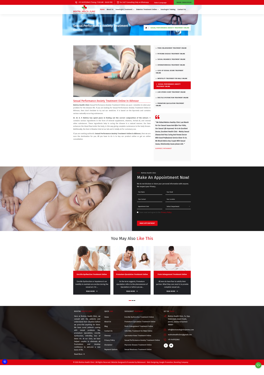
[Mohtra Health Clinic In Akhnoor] (84, 9)
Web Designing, (153, 362)
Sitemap (107, 336)
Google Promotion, (166, 362)
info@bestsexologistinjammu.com (181, 330)
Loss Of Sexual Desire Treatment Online (169, 72)
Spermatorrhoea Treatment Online (171, 65)
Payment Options (110, 349)
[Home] (146, 28)
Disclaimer (108, 345)
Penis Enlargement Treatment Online (172, 48)
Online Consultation (183, 2)
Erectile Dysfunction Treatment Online (172, 98)
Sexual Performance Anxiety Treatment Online (168, 85)
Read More (90, 291)
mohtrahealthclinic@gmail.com (180, 335)
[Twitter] (171, 345)
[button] (125, 9)
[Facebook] (166, 345)
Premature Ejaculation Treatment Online (170, 104)
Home (102, 9)
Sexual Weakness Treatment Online (171, 59)
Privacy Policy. (166, 212)
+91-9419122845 (174, 340)
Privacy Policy (109, 340)
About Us (110, 9)
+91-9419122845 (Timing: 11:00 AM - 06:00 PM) (95, 2)
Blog (106, 326)
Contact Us (181, 9)
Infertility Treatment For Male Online (172, 78)
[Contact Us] (4, 362)
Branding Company (181, 362)
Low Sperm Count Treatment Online (171, 92)
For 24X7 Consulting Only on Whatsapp (134, 2)
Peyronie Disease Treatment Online (171, 54)
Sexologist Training (168, 9)
